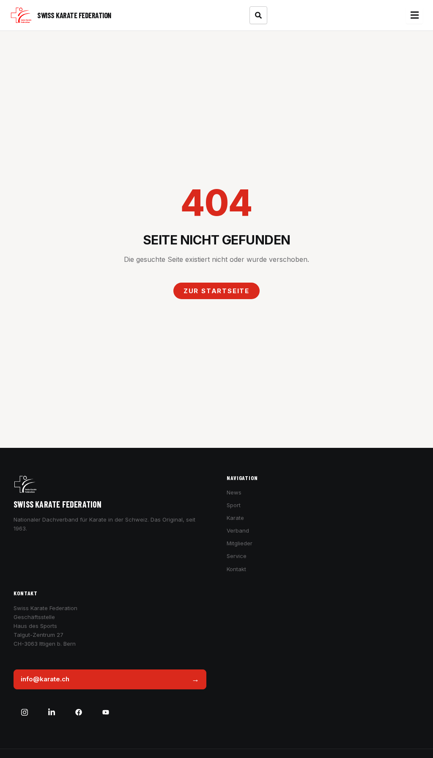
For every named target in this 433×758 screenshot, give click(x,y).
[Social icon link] (25, 712)
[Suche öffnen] (258, 15)
